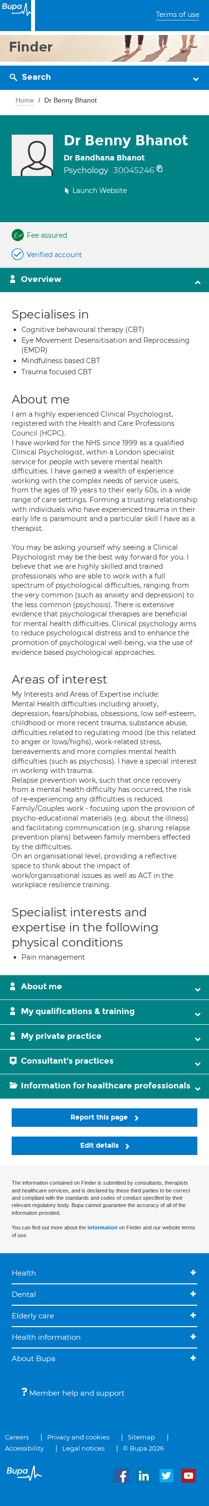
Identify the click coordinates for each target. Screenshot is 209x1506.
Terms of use (177, 14)
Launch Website (99, 190)
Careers (17, 1437)
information (102, 1227)
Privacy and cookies (78, 1437)
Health (24, 1273)
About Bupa (33, 1358)
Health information (46, 1337)
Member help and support (75, 1393)
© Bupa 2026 (143, 1448)
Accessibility (24, 1448)
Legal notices (83, 1448)
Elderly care (33, 1315)
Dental (24, 1294)
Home (25, 100)
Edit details (100, 1145)
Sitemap (141, 1437)
